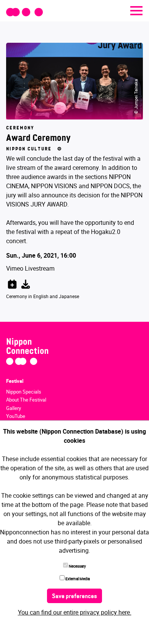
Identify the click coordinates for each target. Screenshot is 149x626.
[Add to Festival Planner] (12, 283)
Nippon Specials (23, 391)
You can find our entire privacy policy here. (74, 612)
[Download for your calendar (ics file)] (25, 283)
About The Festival (26, 399)
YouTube (15, 416)
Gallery (13, 408)
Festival (14, 381)
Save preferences (74, 597)
